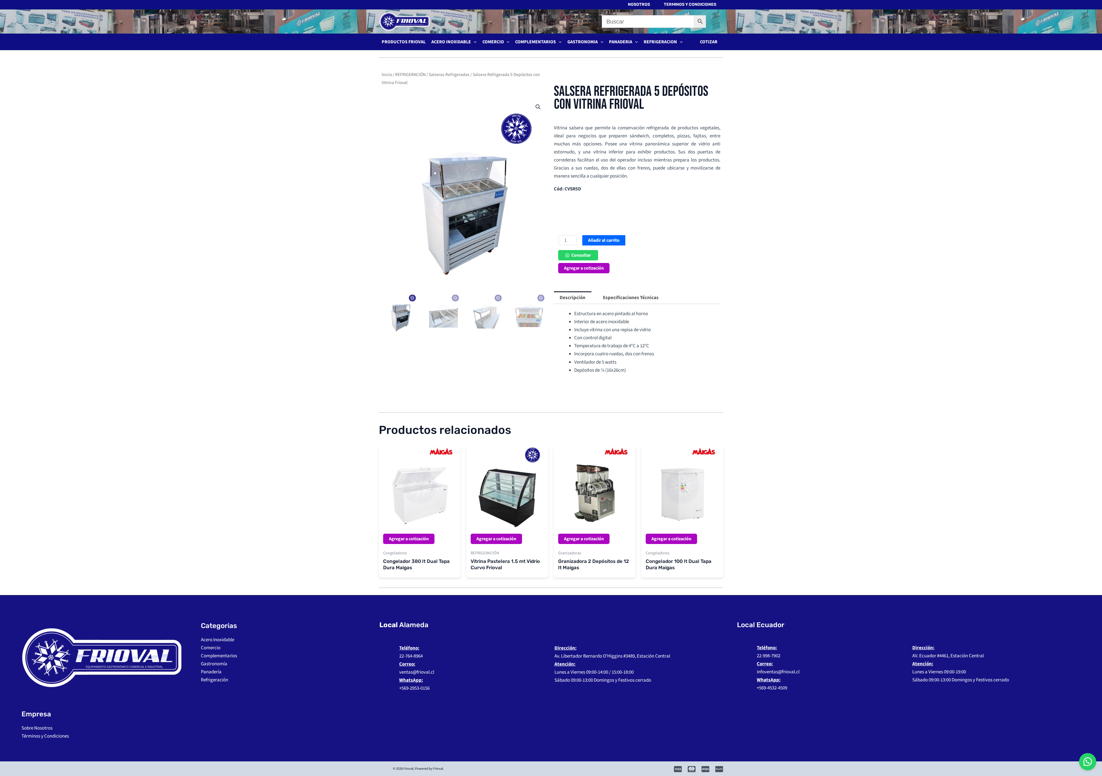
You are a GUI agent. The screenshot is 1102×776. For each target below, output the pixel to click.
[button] (708, 42)
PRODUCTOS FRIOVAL (404, 42)
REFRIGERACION (660, 42)
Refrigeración (214, 679)
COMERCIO (493, 42)
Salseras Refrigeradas (449, 74)
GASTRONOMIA (582, 42)
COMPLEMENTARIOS (535, 42)
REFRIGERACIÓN (410, 74)
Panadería (211, 671)
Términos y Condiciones (45, 736)
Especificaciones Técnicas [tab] (631, 297)
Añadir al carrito (604, 240)
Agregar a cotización (584, 268)
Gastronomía (214, 663)
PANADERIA (620, 42)
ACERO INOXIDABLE (451, 42)
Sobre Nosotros (37, 728)
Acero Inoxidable (217, 639)
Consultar (581, 255)
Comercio (210, 647)
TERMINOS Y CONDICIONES (690, 4)
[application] (474, 42)
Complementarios (219, 655)
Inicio (387, 74)
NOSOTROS (639, 4)
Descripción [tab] (572, 297)
